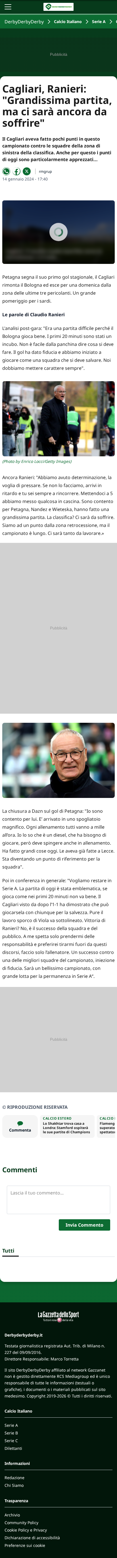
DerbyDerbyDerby (24, 22)
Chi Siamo (14, 1485)
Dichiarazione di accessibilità (32, 1537)
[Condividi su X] (27, 171)
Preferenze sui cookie (25, 1545)
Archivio (12, 1515)
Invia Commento (84, 1225)
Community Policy (21, 1522)
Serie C (11, 1440)
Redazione (14, 1477)
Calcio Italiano (68, 21)
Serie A (99, 21)
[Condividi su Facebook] (16, 171)
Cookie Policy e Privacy (26, 1530)
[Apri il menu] (8, 6)
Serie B (11, 1433)
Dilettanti (13, 1448)
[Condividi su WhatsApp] (6, 171)
